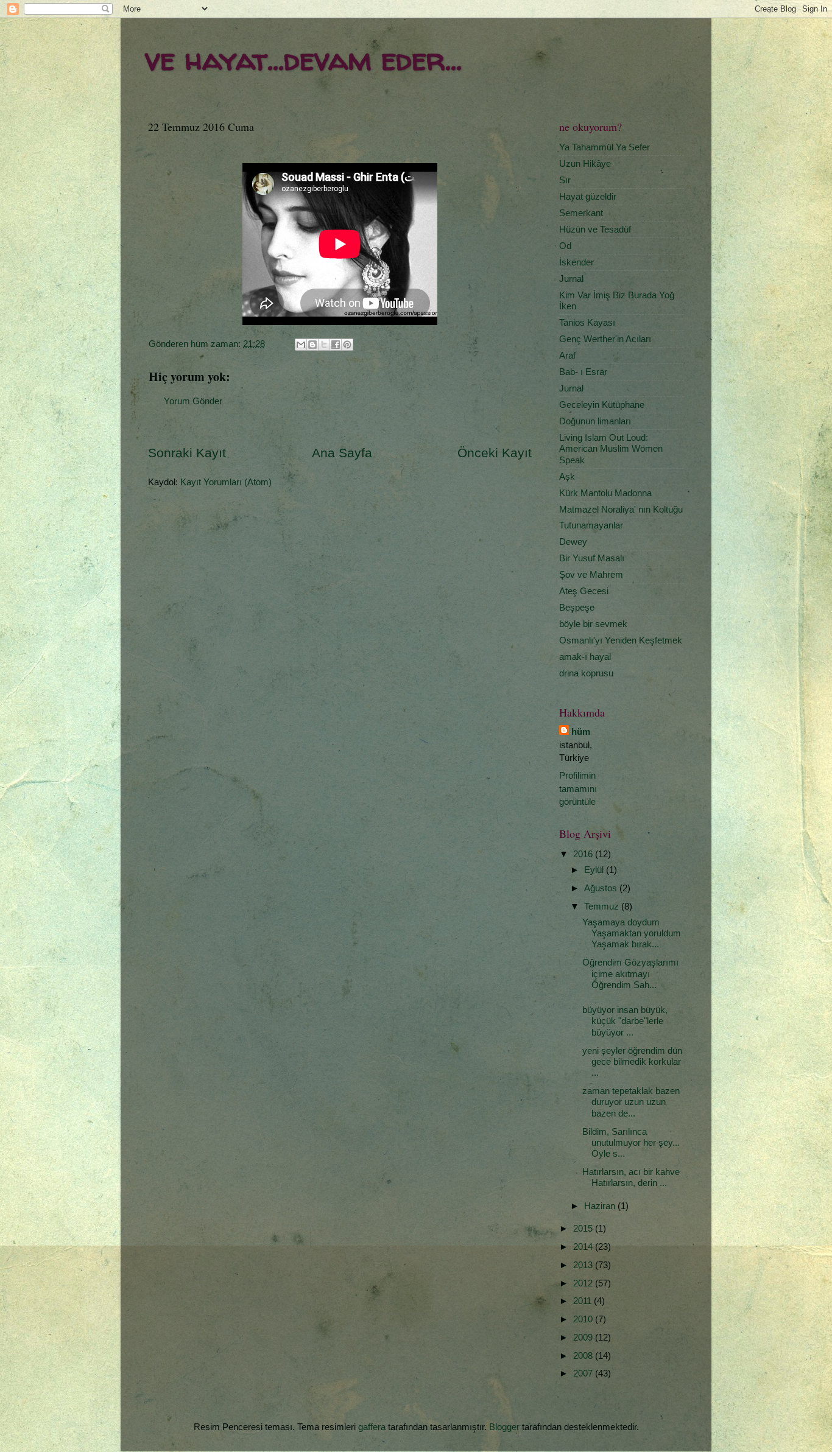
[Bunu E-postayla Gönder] (301, 344)
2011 (583, 1301)
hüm (580, 731)
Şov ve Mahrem (591, 574)
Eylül (595, 870)
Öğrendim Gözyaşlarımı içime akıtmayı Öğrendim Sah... (630, 973)
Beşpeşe (576, 607)
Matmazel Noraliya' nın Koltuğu (621, 509)
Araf (567, 355)
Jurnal (571, 278)
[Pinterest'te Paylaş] (347, 344)
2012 (584, 1283)
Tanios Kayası (587, 322)
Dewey (573, 541)
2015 (584, 1228)
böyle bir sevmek (593, 624)
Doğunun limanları (595, 421)
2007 (584, 1373)
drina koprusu (586, 673)
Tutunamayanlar (591, 525)
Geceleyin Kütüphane (601, 404)
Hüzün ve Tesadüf (595, 229)
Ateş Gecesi (583, 591)
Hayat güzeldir (587, 196)
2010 (584, 1319)
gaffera (372, 1427)
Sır (565, 180)
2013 (584, 1265)
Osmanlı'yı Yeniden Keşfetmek (620, 640)
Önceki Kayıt (494, 453)
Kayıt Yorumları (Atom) (226, 482)
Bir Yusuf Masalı (591, 558)
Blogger (504, 1427)
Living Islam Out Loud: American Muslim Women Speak (611, 448)
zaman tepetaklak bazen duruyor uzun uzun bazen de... (631, 1101)
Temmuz (602, 906)
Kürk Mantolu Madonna (605, 493)
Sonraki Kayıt (187, 453)
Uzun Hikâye (585, 163)
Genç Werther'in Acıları (605, 339)
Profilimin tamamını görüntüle (578, 788)
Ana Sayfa (342, 453)
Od (565, 245)
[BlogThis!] (312, 344)
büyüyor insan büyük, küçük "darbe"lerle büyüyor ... (625, 1021)
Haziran (601, 1206)
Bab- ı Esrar (583, 372)
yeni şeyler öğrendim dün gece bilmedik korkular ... (632, 1061)
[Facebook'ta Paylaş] (336, 344)
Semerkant (581, 213)
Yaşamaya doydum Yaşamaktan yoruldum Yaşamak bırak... (631, 933)
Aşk (567, 476)
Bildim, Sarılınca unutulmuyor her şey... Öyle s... (631, 1142)
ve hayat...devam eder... (303, 59)
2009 (584, 1337)
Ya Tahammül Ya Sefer (604, 147)
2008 (584, 1355)
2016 (584, 854)
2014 (584, 1246)
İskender (576, 262)
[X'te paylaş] (324, 344)
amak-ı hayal (585, 656)
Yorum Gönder (193, 401)
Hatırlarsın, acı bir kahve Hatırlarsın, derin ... (631, 1177)
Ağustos (601, 888)
